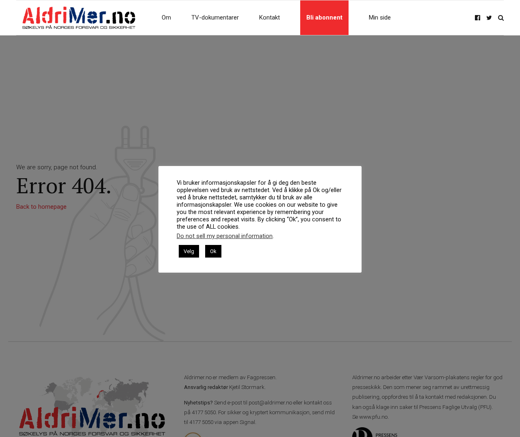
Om (166, 17)
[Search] (501, 18)
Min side (380, 17)
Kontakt (269, 17)
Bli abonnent (324, 17)
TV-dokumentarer (215, 17)
